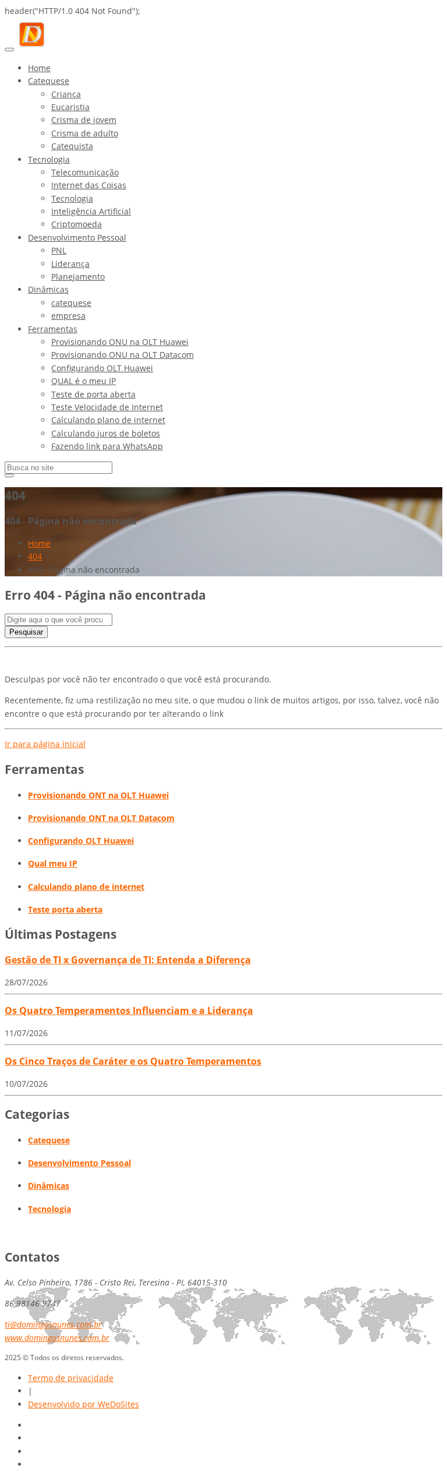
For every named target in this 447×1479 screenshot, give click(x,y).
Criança (66, 94)
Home (39, 67)
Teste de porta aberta (93, 394)
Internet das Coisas (88, 185)
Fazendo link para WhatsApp (107, 446)
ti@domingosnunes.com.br (53, 1324)
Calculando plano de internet (108, 419)
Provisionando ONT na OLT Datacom (101, 817)
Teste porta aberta (65, 909)
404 (35, 556)
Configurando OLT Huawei (102, 368)
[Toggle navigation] (9, 49)
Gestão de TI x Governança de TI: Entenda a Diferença (128, 959)
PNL (58, 250)
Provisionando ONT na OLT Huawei (98, 795)
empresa (68, 315)
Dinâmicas (48, 289)
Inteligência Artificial (91, 211)
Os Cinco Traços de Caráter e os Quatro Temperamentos (133, 1061)
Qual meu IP (52, 863)
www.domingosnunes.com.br (57, 1337)
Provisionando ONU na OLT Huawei (120, 341)
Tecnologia (49, 159)
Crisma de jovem (83, 119)
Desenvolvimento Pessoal (77, 237)
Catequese (48, 80)
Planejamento (78, 276)
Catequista (72, 146)
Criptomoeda (76, 224)
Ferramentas (52, 328)
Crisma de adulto (84, 133)
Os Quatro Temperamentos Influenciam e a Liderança (129, 1010)
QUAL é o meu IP (83, 380)
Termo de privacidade (70, 1377)
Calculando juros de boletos (105, 433)
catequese (71, 302)
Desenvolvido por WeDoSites (83, 1404)
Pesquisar (26, 632)
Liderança (70, 263)
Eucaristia (70, 106)
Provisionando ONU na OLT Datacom (122, 354)
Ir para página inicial (45, 743)
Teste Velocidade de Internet (107, 407)
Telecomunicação (85, 172)
